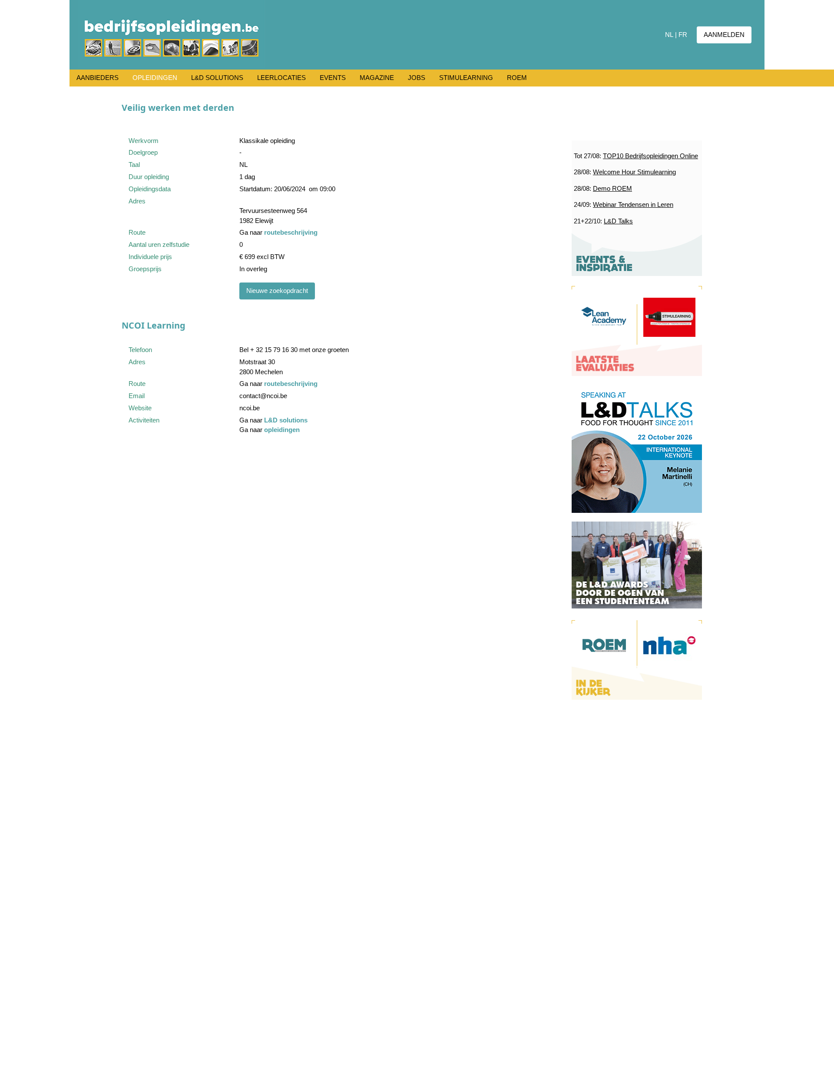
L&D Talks (618, 221)
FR (682, 34)
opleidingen (282, 429)
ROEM (517, 77)
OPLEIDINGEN (154, 77)
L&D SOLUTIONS (217, 77)
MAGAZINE (377, 77)
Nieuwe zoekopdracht (277, 290)
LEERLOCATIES (281, 77)
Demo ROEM (612, 188)
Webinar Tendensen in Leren (633, 204)
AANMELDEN (724, 34)
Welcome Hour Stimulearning (634, 172)
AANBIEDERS (97, 77)
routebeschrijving (291, 232)
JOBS (416, 77)
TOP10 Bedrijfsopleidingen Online (650, 156)
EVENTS (333, 77)
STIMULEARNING (466, 77)
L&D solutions (286, 420)
